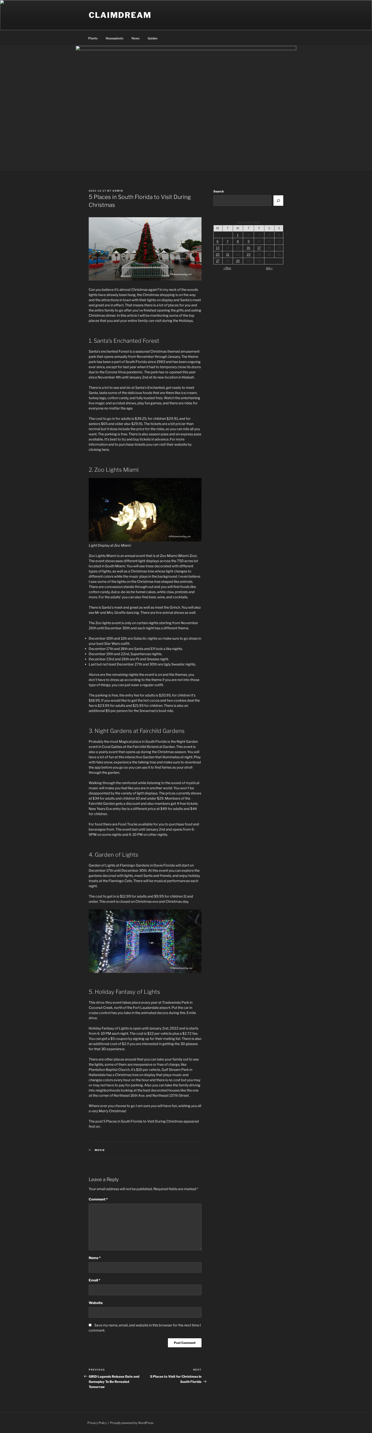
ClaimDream (120, 15)
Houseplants (114, 38)
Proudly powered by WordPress (131, 1423)
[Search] (278, 200)
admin (117, 190)
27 (217, 261)
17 (259, 248)
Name (95, 1258)
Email (94, 1280)
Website (96, 1303)
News (136, 38)
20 (218, 254)
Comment (98, 1199)
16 (248, 248)
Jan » (269, 268)
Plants (93, 38)
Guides (152, 38)
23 (248, 254)
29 (238, 261)
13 (217, 248)
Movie (100, 1150)
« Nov (227, 268)
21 (227, 254)
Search (218, 191)
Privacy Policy (97, 1423)
